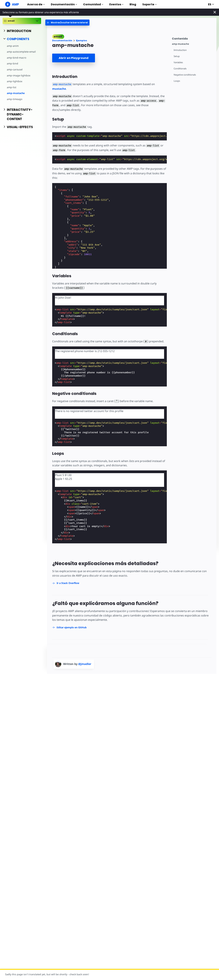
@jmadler (84, 664)
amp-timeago (14, 99)
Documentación (63, 4)
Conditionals (180, 68)
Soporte (148, 4)
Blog (133, 4)
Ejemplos (81, 40)
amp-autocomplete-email (21, 51)
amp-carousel (15, 69)
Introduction (180, 50)
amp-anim (13, 45)
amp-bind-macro (16, 57)
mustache (59, 89)
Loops (177, 80)
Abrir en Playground (73, 58)
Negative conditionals (185, 74)
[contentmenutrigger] (192, 38)
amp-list (11, 87)
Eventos (115, 4)
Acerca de (34, 4)
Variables (178, 62)
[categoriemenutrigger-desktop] (67, 23)
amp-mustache (16, 93)
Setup (177, 56)
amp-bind (12, 63)
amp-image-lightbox (18, 75)
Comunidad (92, 4)
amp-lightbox (14, 81)
